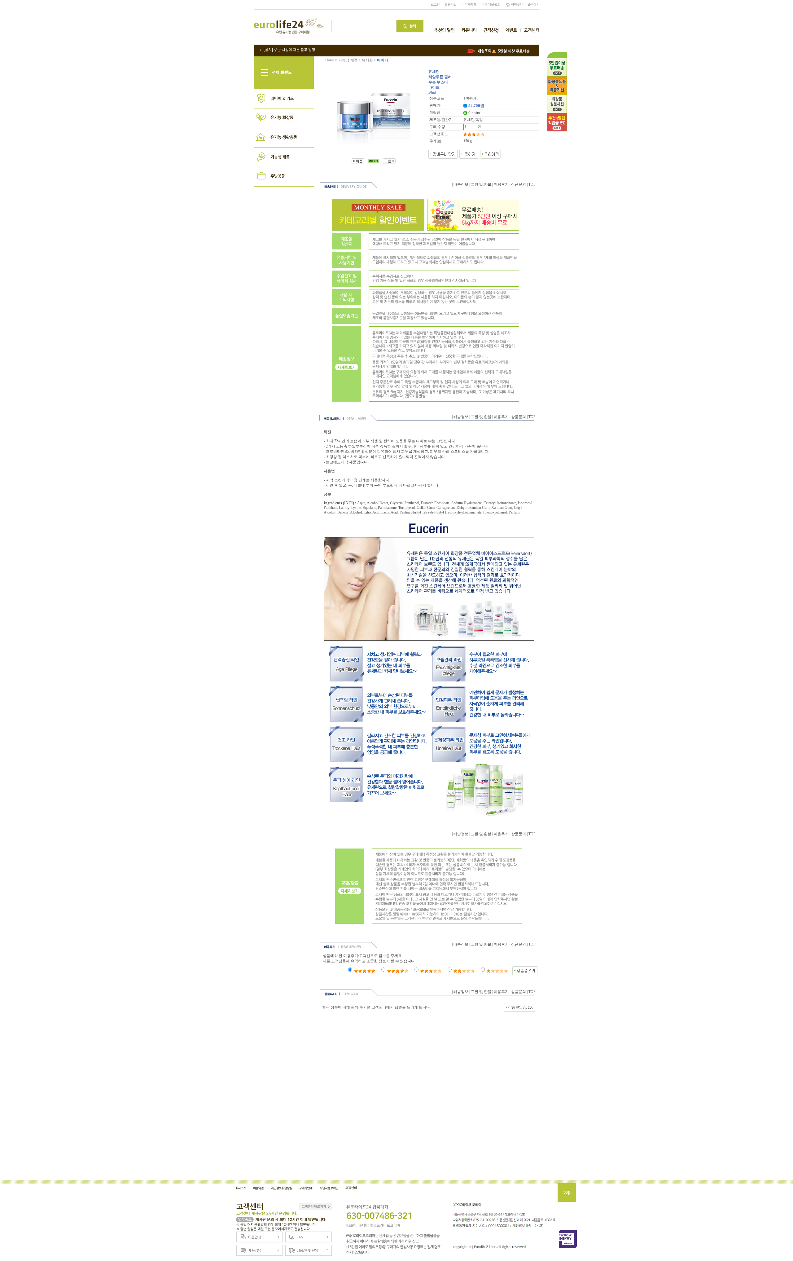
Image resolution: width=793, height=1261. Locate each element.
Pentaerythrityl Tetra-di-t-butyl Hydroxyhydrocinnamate (440, 512)
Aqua (361, 503)
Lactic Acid (389, 512)
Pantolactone (387, 507)
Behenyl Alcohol (349, 512)
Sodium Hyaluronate (466, 503)
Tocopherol (406, 507)
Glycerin (396, 503)
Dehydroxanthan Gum (473, 507)
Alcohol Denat (377, 503)
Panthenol (412, 503)
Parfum (514, 512)
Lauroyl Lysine (350, 507)
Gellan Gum (426, 507)
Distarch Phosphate (435, 503)
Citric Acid (371, 512)
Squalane (369, 507)
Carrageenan (445, 507)
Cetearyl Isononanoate (500, 503)
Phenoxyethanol (495, 512)
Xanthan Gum (501, 507)
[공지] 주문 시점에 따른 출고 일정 (289, 50)
